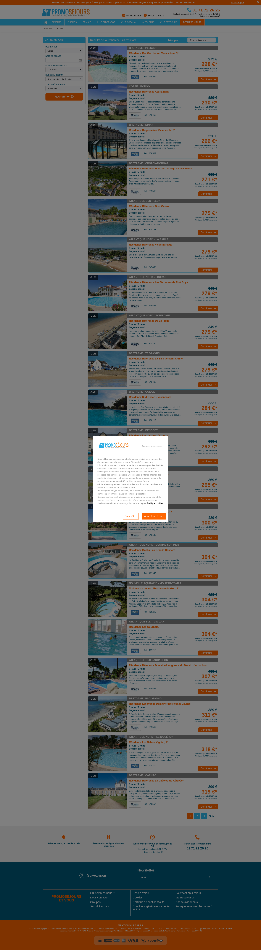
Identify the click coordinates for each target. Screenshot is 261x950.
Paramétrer (131, 516)
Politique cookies (155, 503)
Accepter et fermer (154, 516)
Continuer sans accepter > (153, 446)
